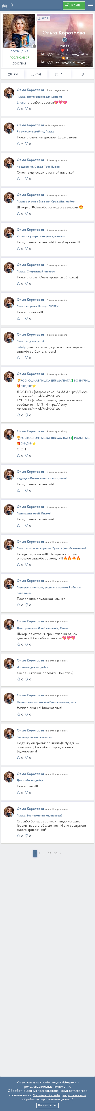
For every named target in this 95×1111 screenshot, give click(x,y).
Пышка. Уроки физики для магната (39, 96)
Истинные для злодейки (32, 667)
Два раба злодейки (30, 780)
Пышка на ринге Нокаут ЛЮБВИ (38, 306)
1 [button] (35, 853)
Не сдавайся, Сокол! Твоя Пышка (38, 166)
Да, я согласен (47, 1105)
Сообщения (19, 51)
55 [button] (55, 853)
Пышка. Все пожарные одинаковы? (39, 815)
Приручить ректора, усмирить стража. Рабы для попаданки (49, 590)
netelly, (22, 347)
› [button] (60, 853)
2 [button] (39, 853)
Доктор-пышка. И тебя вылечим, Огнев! (42, 628)
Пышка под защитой (30, 341)
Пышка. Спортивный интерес (36, 271)
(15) (61, 74)
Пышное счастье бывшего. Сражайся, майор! (46, 201)
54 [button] (49, 853)
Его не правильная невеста (34, 737)
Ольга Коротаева (63, 33)
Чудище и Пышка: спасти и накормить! (42, 478)
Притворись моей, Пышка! (34, 513)
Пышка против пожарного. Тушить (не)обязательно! (51, 548)
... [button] (44, 853)
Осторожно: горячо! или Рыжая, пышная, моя (46, 702)
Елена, (22, 102)
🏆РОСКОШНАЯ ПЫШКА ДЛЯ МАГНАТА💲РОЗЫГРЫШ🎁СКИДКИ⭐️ (53, 383)
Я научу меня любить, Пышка (35, 131)
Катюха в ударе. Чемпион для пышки (41, 236)
